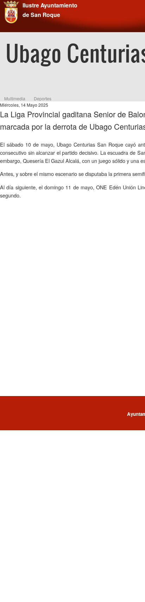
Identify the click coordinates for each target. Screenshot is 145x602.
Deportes (42, 98)
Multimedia (14, 98)
